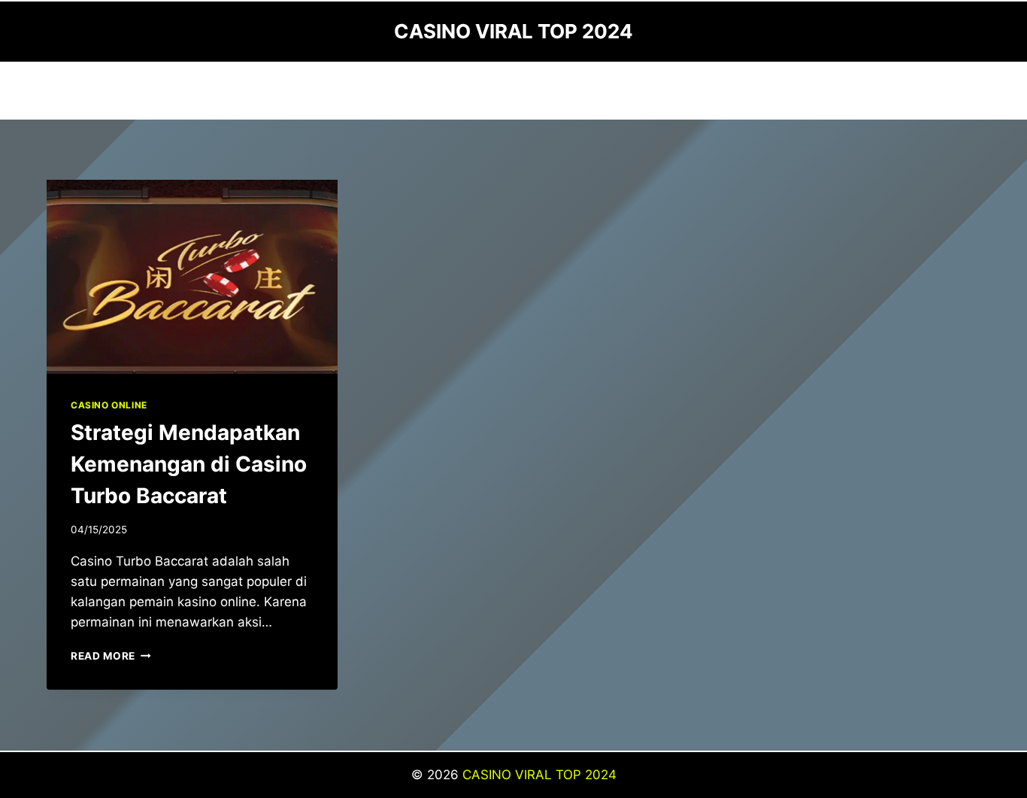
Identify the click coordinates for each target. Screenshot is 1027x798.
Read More (111, 656)
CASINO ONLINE (109, 405)
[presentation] (192, 277)
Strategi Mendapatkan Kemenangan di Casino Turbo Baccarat (189, 464)
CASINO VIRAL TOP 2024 (539, 774)
